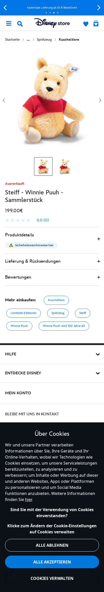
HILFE (10, 354)
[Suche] (20, 24)
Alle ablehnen (52, 545)
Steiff (82, 313)
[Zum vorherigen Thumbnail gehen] (4, 100)
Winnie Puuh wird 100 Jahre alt (64, 326)
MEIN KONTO (18, 393)
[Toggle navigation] (8, 23)
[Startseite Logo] (52, 23)
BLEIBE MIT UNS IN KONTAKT (32, 414)
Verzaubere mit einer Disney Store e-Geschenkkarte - (59, 8)
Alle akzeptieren (52, 562)
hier (28, 499)
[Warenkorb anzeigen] (96, 24)
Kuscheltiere (56, 300)
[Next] (99, 8)
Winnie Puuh (19, 326)
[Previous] (5, 8)
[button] (52, 240)
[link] (27, 220)
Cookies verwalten (52, 578)
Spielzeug (57, 313)
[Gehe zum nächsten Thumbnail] (100, 100)
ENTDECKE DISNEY (23, 373)
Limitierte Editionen (24, 313)
